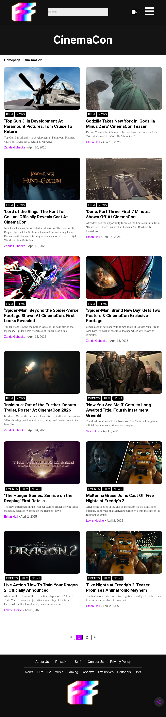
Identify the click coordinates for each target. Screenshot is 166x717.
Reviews (88, 672)
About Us (42, 661)
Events (94, 398)
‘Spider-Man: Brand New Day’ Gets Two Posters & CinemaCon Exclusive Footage (123, 315)
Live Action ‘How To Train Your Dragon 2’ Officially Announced (41, 588)
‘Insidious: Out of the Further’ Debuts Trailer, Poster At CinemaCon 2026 (40, 407)
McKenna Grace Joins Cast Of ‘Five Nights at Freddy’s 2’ (120, 498)
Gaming (72, 672)
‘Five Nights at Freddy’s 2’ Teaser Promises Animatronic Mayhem (118, 588)
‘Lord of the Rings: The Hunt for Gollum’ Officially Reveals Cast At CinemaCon (36, 216)
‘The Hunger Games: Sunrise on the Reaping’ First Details (38, 498)
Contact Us (96, 661)
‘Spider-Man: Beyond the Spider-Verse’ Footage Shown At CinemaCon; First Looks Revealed (41, 315)
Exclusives (106, 672)
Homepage (12, 60)
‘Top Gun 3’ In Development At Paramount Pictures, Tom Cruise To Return (38, 126)
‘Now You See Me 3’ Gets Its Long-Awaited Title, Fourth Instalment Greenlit (119, 410)
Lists (137, 672)
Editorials (124, 672)
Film (9, 114)
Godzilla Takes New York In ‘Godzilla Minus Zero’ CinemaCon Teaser (120, 124)
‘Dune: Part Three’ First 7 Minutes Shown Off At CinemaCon (118, 214)
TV (49, 672)
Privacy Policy (120, 661)
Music (59, 672)
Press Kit (61, 661)
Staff (78, 661)
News (20, 114)
